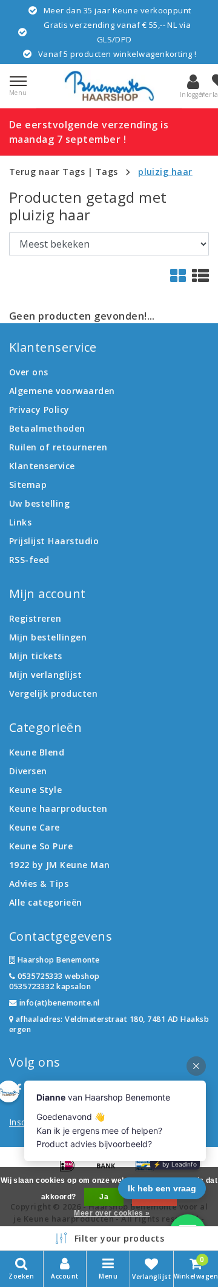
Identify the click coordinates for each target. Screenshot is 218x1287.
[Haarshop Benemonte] (109, 86)
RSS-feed (29, 559)
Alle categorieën (45, 902)
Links (20, 522)
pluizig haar (165, 171)
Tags (107, 171)
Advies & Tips (38, 883)
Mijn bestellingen (48, 637)
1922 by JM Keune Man (59, 865)
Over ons (28, 372)
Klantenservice (42, 466)
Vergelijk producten (53, 693)
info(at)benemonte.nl (58, 1003)
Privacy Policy (39, 409)
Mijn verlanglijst (45, 674)
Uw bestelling (39, 503)
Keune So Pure (41, 846)
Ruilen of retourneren (58, 447)
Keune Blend (36, 752)
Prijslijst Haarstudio (54, 541)
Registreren (35, 618)
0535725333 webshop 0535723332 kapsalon (54, 981)
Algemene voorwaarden (62, 391)
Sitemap (28, 484)
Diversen (28, 771)
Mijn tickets (35, 656)
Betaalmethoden (47, 428)
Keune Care (34, 827)
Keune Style (35, 789)
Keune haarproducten (58, 808)
